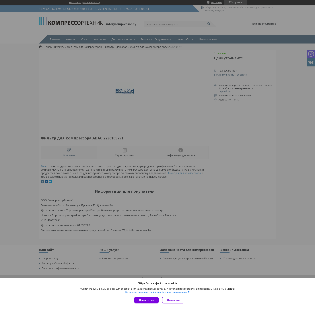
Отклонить (173, 300)
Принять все (146, 300)
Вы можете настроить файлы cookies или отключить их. (156, 292)
